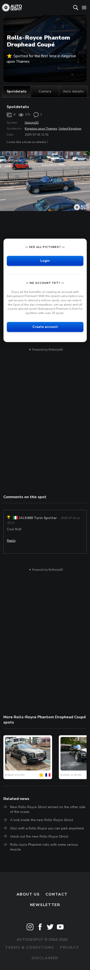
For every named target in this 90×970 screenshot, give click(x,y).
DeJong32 (32, 123)
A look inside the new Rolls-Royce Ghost (41, 820)
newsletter (45, 904)
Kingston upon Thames (41, 129)
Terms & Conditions (29, 947)
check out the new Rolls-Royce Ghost (39, 836)
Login (45, 260)
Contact (57, 894)
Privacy (69, 947)
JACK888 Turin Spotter (38, 518)
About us (28, 894)
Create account (45, 327)
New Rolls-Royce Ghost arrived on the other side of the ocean (47, 809)
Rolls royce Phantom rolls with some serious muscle (44, 847)
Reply (11, 540)
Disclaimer (45, 958)
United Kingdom (70, 129)
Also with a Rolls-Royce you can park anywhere (47, 828)
